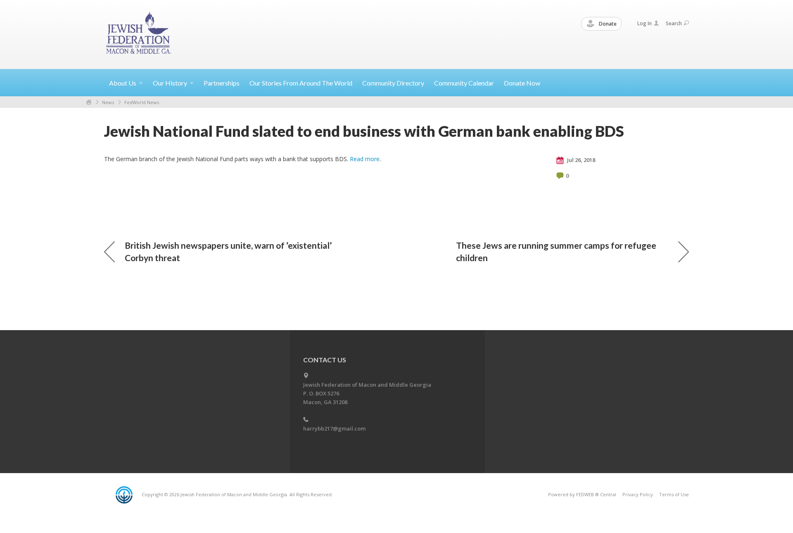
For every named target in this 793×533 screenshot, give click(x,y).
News (108, 102)
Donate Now (522, 83)
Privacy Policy (637, 494)
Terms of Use (674, 494)
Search (674, 23)
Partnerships (222, 83)
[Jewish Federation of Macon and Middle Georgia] (139, 34)
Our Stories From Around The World (300, 83)
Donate (607, 23)
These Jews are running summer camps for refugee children (556, 251)
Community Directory (393, 83)
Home (89, 102)
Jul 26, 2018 (580, 160)
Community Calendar (464, 83)
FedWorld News (141, 102)
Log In (644, 23)
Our (170, 83)
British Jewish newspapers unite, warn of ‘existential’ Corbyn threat (228, 251)
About (122, 83)
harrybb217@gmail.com (334, 428)
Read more (365, 159)
